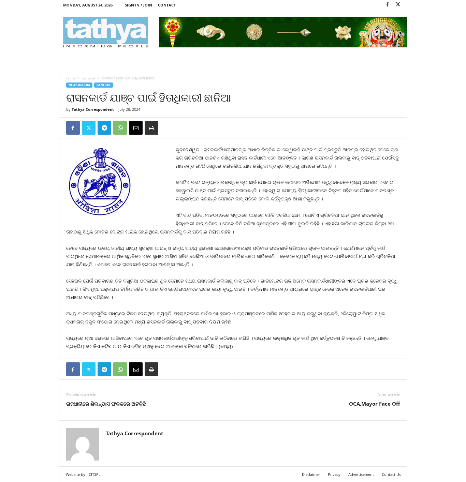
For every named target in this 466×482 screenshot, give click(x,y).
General (88, 78)
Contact (167, 4)
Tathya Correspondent (93, 109)
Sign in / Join (138, 4)
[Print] (151, 128)
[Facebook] (387, 5)
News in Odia (79, 85)
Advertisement (361, 474)
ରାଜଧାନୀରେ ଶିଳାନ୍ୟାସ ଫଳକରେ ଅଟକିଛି (106, 403)
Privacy (334, 474)
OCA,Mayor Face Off (374, 403)
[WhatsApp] (120, 128)
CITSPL (95, 474)
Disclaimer (311, 474)
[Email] (136, 128)
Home (71, 78)
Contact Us (391, 474)
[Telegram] (104, 128)
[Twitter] (398, 5)
